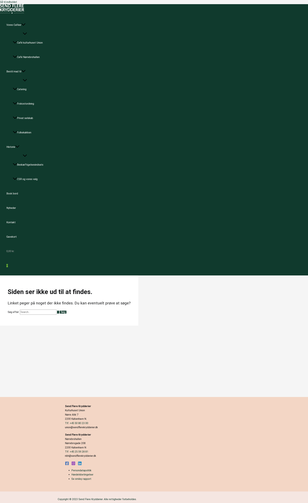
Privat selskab (25, 118)
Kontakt (11, 222)
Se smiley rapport (81, 478)
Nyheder (11, 207)
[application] (23, 25)
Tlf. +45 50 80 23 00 (76, 423)
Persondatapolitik (81, 470)
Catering (21, 89)
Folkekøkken (24, 132)
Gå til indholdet (8, 2)
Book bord (12, 193)
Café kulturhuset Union (30, 42)
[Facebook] (67, 464)
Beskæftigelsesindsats (30, 164)
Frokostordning (25, 103)
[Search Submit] (58, 312)
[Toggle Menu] (24, 34)
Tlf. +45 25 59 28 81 (76, 451)
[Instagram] (73, 464)
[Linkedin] (80, 464)
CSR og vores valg (27, 179)
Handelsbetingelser (82, 474)
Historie (10, 146)
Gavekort (11, 236)
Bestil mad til (13, 71)
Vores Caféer (13, 24)
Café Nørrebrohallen (28, 57)
